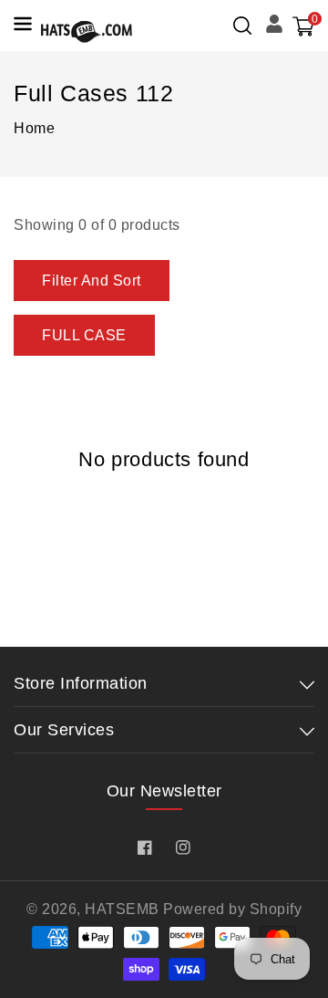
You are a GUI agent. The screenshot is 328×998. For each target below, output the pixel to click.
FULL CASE (84, 335)
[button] (242, 25)
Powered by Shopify (232, 909)
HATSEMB (122, 909)
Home (34, 128)
